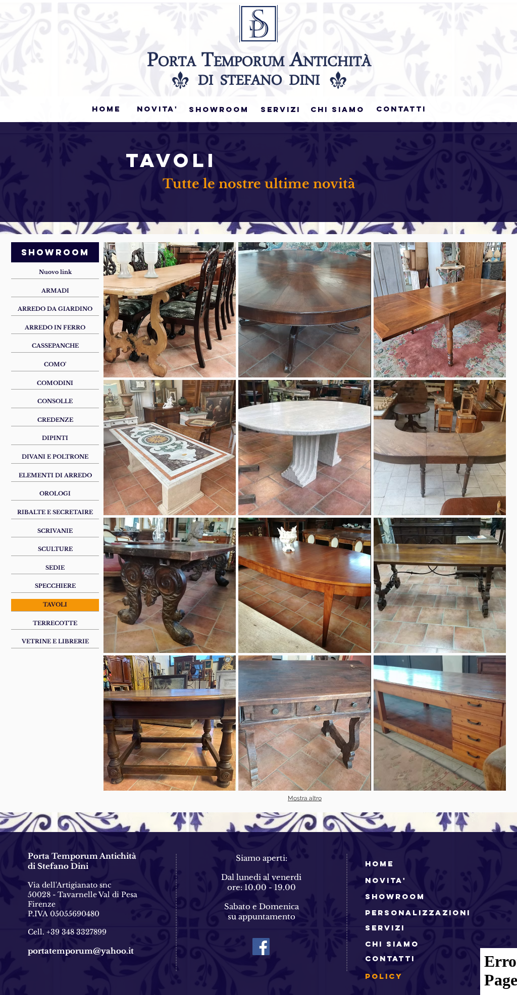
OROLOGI (55, 493)
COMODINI (55, 382)
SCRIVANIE (55, 530)
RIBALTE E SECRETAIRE (55, 512)
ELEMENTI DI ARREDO (55, 475)
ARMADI (55, 290)
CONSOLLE (55, 401)
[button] (170, 309)
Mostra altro (305, 798)
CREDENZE (55, 419)
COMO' (55, 364)
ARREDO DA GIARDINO (55, 308)
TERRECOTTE (55, 623)
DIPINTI (55, 437)
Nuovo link (55, 271)
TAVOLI (55, 604)
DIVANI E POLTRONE (55, 456)
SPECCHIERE (55, 585)
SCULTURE (55, 548)
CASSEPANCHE (55, 345)
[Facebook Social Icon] (261, 946)
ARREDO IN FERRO (55, 327)
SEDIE (55, 567)
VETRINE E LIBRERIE (55, 641)
